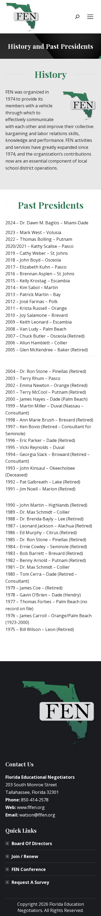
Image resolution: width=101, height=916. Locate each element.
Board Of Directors (32, 843)
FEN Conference (29, 869)
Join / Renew (25, 856)
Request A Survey (30, 882)
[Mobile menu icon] (90, 16)
